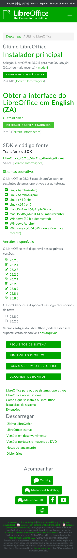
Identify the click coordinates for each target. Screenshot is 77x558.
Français (54, 3)
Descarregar (14, 36)
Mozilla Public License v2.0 (22, 538)
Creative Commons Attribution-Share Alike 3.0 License (31, 533)
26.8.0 (14, 316)
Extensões (13, 409)
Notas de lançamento (21, 447)
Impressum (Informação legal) (22, 522)
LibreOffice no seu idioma (23, 395)
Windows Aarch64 (23, 223)
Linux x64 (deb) (20, 199)
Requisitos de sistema (27, 344)
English (11, 3)
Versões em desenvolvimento (27, 435)
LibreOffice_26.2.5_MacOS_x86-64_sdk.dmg (33, 158)
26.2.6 (14, 321)
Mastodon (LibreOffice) (44, 490)
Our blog (45, 480)
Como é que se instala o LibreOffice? (31, 400)
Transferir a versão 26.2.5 (25, 75)
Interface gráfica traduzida (28, 125)
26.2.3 (14, 269)
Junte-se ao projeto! (26, 355)
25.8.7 (14, 289)
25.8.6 (14, 293)
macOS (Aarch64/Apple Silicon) (31, 209)
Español (44, 3)
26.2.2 (14, 274)
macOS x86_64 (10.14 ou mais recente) (37, 214)
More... (73, 3)
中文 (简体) (22, 3)
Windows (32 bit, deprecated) (30, 218)
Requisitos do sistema (21, 404)
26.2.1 (14, 279)
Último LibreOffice (19, 423)
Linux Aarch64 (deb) (23, 190)
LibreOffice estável (19, 429)
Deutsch (33, 3)
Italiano (64, 3)
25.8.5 (14, 298)
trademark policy (42, 548)
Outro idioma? (13, 118)
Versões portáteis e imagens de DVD (32, 441)
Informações (35, 81)
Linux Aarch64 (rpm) (24, 195)
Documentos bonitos (27, 376)
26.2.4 (14, 265)
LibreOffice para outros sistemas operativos (36, 390)
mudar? (43, 67)
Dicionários (14, 453)
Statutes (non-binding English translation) (40, 525)
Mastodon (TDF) (33, 500)
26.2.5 (14, 260)
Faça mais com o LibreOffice (32, 366)
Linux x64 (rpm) (20, 204)
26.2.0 (14, 284)
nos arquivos (48, 333)
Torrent (20, 81)
